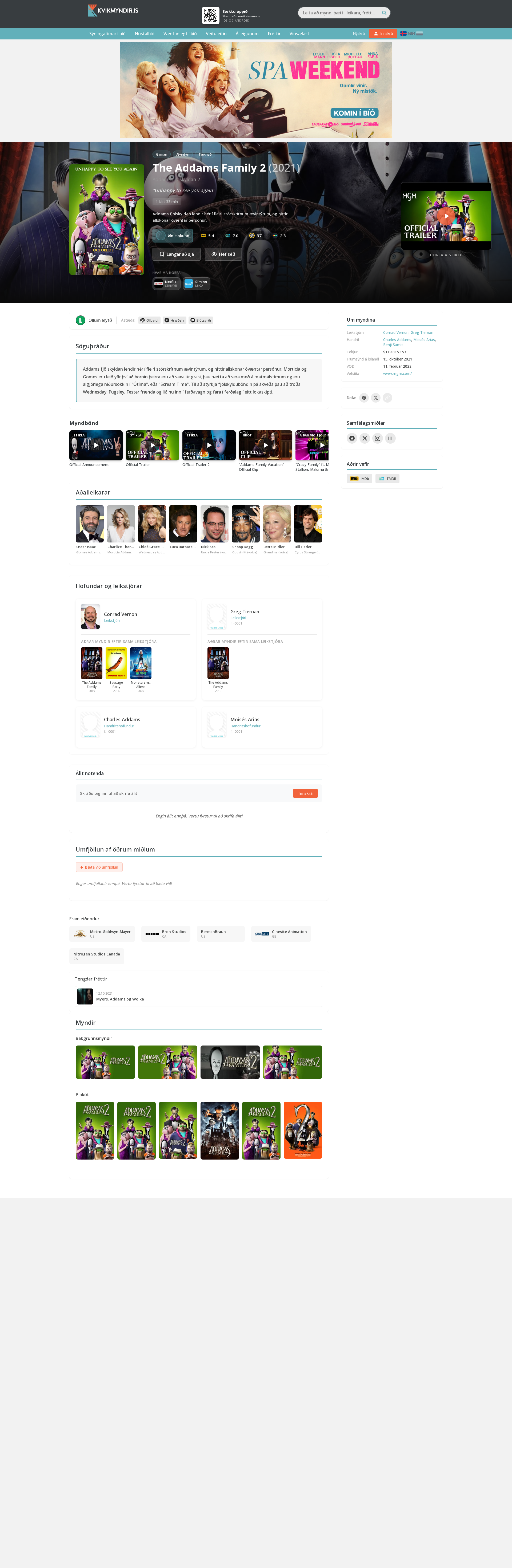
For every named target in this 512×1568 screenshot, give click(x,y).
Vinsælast (299, 34)
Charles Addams (122, 719)
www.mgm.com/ (397, 373)
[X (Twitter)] (364, 438)
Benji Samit (393, 344)
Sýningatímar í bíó (107, 34)
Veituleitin (216, 34)
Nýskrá (359, 33)
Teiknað (205, 154)
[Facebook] (352, 438)
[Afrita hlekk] (387, 398)
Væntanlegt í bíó (180, 34)
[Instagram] (377, 438)
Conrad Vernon (120, 614)
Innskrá (305, 793)
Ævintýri (182, 154)
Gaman (161, 154)
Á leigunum (247, 34)
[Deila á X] (376, 398)
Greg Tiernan (244, 611)
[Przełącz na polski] (419, 33)
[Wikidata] (390, 438)
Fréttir (274, 34)
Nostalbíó (144, 34)
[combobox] (344, 13)
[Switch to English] (411, 33)
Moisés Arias (244, 719)
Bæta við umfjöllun (99, 867)
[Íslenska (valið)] (403, 33)
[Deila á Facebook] (364, 398)
